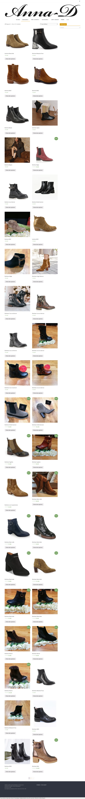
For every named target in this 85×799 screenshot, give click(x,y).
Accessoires (45, 19)
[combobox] (70, 27)
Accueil (18, 19)
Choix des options (10, 59)
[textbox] (70, 28)
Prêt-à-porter (35, 19)
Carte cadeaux (55, 19)
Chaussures (25, 19)
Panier (62, 19)
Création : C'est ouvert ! (42, 784)
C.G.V (67, 19)
